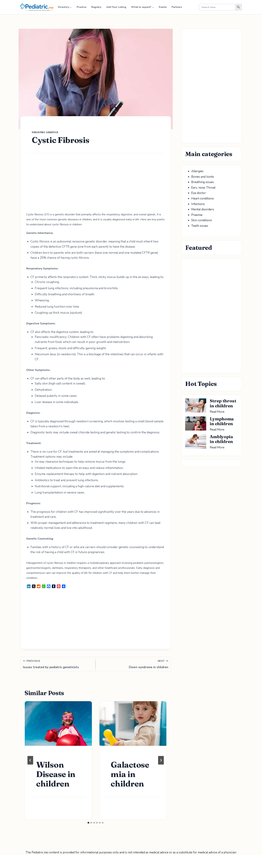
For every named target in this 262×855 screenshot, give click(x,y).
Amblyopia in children (221, 439)
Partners (177, 7)
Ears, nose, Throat (203, 188)
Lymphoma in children (222, 421)
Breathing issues (202, 182)
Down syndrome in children (148, 664)
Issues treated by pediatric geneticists (51, 664)
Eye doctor (198, 193)
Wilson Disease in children (55, 774)
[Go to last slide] (30, 760)
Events (163, 7)
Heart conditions (202, 198)
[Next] (161, 760)
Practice (81, 7)
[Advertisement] (95, 186)
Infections (198, 204)
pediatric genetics (45, 132)
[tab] (88, 823)
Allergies (197, 171)
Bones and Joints (202, 177)
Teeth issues (199, 226)
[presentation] (58, 723)
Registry (96, 7)
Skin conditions (201, 220)
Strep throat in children (223, 403)
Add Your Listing (116, 7)
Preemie (196, 215)
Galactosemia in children (130, 774)
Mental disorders (202, 209)
